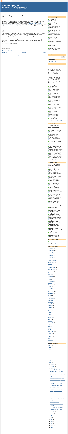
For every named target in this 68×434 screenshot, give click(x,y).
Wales (49, 338)
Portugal (49, 314)
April (51, 421)
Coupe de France (51, 272)
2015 (50, 347)
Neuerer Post (4, 52)
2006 (50, 429)
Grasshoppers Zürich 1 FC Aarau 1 (56, 383)
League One (50, 302)
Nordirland (50, 309)
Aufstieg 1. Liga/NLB (52, 260)
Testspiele (50, 333)
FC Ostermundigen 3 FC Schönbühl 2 (57, 393)
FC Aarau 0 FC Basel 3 (54, 402)
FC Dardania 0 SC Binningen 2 (56, 385)
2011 (50, 355)
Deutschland (50, 276)
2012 (50, 353)
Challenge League (51, 267)
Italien (49, 296)
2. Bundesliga (50, 252)
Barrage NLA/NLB (51, 262)
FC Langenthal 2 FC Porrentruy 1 (56, 394)
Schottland (50, 319)
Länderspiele (50, 300)
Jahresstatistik (51, 298)
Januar (51, 427)
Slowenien (50, 326)
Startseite (24, 52)
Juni (51, 417)
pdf (55, 243)
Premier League (51, 315)
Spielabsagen (50, 329)
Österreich (50, 312)
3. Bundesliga (50, 257)
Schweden (50, 321)
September (52, 411)
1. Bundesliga (50, 248)
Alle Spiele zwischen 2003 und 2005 (55, 120)
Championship (50, 271)
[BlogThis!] (12, 43)
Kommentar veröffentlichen (7, 50)
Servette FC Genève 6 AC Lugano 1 (57, 378)
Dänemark (50, 274)
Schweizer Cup (51, 322)
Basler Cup (50, 264)
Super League (50, 331)
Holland (49, 295)
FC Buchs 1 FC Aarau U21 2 (55, 369)
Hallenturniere (50, 293)
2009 (50, 358)
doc (57, 243)
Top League (50, 334)
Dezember (52, 364)
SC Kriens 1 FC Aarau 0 (54, 387)
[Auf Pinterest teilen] (16, 43)
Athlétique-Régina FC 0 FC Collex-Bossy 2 (13, 15)
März (51, 423)
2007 (50, 362)
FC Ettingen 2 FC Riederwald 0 (56, 391)
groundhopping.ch (10, 6)
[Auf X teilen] (13, 43)
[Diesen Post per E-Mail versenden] (11, 43)
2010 (50, 356)
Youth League (50, 340)
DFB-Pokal (50, 277)
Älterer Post (43, 52)
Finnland (49, 286)
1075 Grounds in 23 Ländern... (54, 51)
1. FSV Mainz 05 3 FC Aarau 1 (56, 396)
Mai (51, 419)
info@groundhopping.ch (52, 61)
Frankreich (50, 288)
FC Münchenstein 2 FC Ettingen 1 (56, 407)
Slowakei (49, 324)
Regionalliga (50, 317)
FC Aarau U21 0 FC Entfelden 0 (56, 409)
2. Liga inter (50, 253)
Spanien (49, 328)
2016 (50, 345)
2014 (50, 349)
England (49, 279)
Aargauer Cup (50, 258)
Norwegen (50, 310)
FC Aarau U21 (50, 284)
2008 (50, 360)
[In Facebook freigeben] (15, 43)
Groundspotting (51, 291)
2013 (50, 351)
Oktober (52, 368)
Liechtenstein (50, 305)
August (51, 413)
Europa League (51, 281)
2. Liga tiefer (50, 255)
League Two (50, 303)
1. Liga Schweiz (51, 250)
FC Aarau (50, 283)
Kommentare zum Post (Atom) (13, 54)
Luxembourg (50, 307)
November (52, 366)
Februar (52, 425)
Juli (51, 415)
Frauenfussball (51, 290)
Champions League (51, 269)
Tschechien (50, 336)
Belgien (49, 265)
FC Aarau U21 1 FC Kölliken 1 (56, 389)
